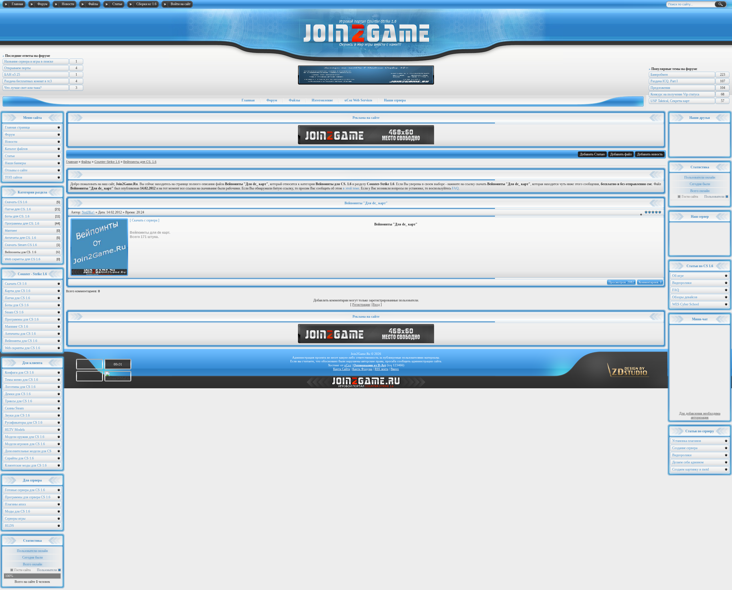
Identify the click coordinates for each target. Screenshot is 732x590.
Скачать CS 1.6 (32, 202)
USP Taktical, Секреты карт (670, 101)
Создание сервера (684, 448)
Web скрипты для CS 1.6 (32, 259)
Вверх (395, 369)
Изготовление (322, 100)
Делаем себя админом (688, 462)
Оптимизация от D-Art (369, 365)
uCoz (347, 365)
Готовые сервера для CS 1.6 (25, 490)
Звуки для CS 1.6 (17, 415)
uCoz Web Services (358, 100)
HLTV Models (15, 430)
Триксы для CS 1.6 (18, 401)
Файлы (93, 4)
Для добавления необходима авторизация (699, 415)
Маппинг (32, 230)
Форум (42, 4)
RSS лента (381, 369)
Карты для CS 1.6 (17, 291)
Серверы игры (15, 519)
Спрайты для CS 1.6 (19, 458)
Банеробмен (659, 75)
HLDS (9, 526)
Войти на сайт (180, 4)
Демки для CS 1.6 (18, 394)
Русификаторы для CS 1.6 (23, 423)
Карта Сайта (341, 369)
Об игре (678, 276)
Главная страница (17, 127)
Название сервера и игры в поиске (28, 61)
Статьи (117, 4)
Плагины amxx (15, 504)
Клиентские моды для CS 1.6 (26, 465)
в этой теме (351, 188)
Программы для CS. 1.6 (32, 223)
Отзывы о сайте (16, 170)
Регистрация (361, 305)
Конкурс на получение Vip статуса (675, 94)
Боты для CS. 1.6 (32, 216)
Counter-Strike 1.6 (107, 161)
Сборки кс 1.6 (146, 4)
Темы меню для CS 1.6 (21, 380)
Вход (376, 305)
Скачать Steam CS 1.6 (32, 245)
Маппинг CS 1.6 (16, 327)
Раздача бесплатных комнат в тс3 (28, 81)
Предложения (660, 88)
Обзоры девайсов (684, 297)
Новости (68, 4)
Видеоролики (681, 283)
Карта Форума (362, 369)
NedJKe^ (88, 212)
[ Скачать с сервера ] (144, 220)
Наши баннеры (15, 163)
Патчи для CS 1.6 (17, 298)
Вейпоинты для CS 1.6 (21, 341)
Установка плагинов (686, 441)
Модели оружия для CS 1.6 (24, 437)
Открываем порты (17, 68)
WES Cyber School (685, 304)
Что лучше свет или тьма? (22, 88)
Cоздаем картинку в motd (690, 469)
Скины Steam (14, 408)
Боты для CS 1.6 (17, 305)
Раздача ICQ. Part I (664, 81)
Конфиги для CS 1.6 (19, 373)
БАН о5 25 (12, 75)
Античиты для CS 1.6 (20, 334)
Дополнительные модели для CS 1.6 (28, 452)
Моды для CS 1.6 (17, 511)
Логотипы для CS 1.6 (20, 387)
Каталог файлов (16, 149)
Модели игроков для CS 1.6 (25, 444)
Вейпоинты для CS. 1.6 (32, 252)
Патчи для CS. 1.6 (32, 209)
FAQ (675, 290)
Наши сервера (395, 100)
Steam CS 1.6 (14, 312)
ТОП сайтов (13, 177)
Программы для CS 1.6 (22, 319)
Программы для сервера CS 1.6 (27, 497)
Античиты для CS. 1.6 (32, 237)
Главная (17, 4)
